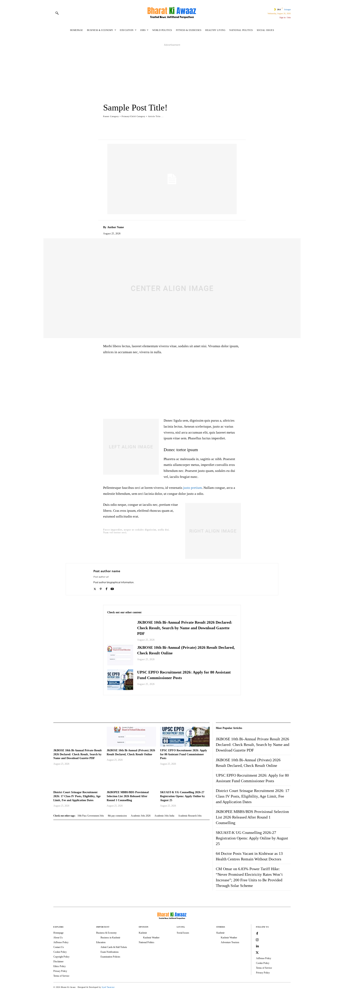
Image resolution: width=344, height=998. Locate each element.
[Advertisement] (172, 75)
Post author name (106, 571)
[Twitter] (139, 705)
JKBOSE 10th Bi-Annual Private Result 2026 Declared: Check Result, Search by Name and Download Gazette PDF (184, 628)
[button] (57, 13)
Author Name (115, 227)
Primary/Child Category (133, 116)
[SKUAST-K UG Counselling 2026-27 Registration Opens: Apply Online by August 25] (184, 778)
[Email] (185, 705)
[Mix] (222, 705)
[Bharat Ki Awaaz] (172, 13)
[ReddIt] (176, 705)
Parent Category (111, 116)
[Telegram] (213, 705)
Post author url (101, 576)
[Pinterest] (148, 705)
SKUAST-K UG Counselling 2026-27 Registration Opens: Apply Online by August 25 (182, 796)
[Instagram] (257, 940)
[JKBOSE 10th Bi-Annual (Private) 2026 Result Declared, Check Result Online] (120, 655)
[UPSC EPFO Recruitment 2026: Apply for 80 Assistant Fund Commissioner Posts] (120, 679)
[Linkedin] (167, 705)
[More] (226, 124)
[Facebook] (130, 705)
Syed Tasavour (108, 987)
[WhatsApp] (158, 705)
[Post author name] (79, 579)
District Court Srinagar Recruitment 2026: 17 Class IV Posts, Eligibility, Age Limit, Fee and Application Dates (77, 796)
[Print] (194, 705)
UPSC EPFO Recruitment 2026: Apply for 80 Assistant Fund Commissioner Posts (183, 754)
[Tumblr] (203, 705)
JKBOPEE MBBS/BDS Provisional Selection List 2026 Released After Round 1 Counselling (128, 796)
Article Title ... (156, 116)
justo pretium (192, 488)
